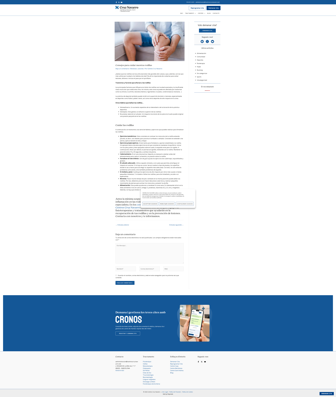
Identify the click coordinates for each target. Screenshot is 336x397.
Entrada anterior (122, 225)
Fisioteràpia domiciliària (151, 384)
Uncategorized (202, 80)
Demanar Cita (326, 394)
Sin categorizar (202, 73)
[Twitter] (119, 2)
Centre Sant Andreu (177, 370)
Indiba (145, 364)
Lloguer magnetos (149, 379)
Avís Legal (165, 392)
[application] (195, 13)
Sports (199, 77)
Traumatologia (148, 375)
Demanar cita (207, 30)
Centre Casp (174, 366)
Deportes (200, 60)
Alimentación (201, 53)
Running (200, 70)
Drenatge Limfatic (149, 382)
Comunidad (201, 57)
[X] (207, 41)
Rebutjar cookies (167, 204)
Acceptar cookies (150, 204)
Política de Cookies (187, 392)
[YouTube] (121, 2)
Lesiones (141, 69)
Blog (171, 373)
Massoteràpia (148, 366)
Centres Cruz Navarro (127, 207)
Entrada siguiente (176, 225)
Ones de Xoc (147, 373)
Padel (199, 67)
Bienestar (133, 69)
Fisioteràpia (147, 362)
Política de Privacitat (175, 392)
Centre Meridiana (176, 368)
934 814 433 (190, 2)
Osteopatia (147, 368)
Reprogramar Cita (176, 364)
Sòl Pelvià (146, 370)
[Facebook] (116, 2)
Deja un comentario (122, 69)
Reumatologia (148, 377)
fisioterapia (201, 63)
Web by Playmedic (168, 394)
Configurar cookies (185, 204)
